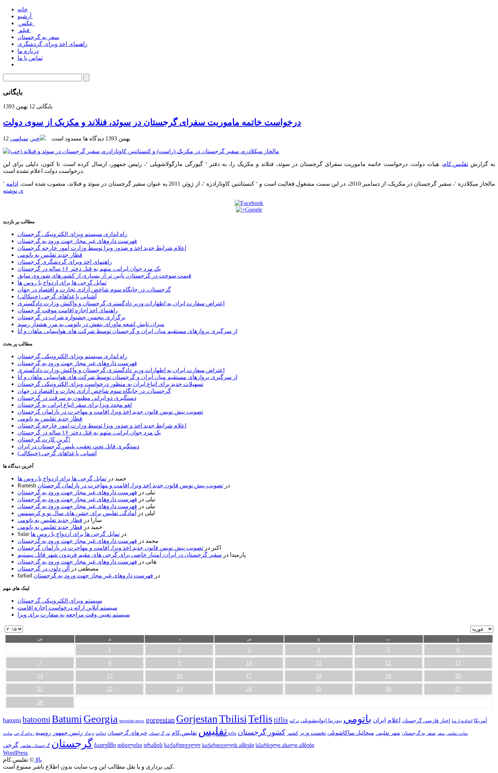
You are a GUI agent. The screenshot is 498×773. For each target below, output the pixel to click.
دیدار (89, 733)
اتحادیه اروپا (462, 721)
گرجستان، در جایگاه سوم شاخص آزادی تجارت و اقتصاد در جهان (94, 289)
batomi (12, 720)
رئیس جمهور (67, 733)
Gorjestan (197, 718)
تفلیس (212, 731)
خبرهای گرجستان (127, 733)
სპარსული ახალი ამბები (285, 745)
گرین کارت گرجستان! (43, 439)
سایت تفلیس (457, 733)
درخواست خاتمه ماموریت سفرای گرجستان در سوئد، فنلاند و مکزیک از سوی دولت (152, 122)
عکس (26, 23)
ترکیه (294, 721)
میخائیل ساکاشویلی (350, 733)
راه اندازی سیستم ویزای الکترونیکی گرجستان (72, 234)
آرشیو (25, 16)
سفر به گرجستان (38, 37)
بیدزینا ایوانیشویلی (321, 720)
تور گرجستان (159, 733)
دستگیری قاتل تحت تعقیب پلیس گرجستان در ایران (78, 446)
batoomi (36, 719)
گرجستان (72, 743)
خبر (35, 138)
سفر (441, 733)
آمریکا (480, 720)
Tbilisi (233, 718)
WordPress (15, 753)
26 (388, 689)
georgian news (131, 720)
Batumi (67, 718)
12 (388, 663)
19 (388, 676)
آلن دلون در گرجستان (43, 568)
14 (40, 676)
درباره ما (28, 51)
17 (249, 676)
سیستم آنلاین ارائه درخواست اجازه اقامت (67, 607)
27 (458, 689)
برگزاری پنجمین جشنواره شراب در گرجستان (71, 317)
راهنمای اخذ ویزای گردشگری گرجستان (64, 262)
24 (249, 689)
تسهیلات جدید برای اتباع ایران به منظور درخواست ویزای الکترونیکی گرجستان (110, 384)
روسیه (43, 733)
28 (40, 702)
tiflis (281, 720)
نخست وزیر (313, 733)
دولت (101, 733)
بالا (38, 760)
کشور (292, 733)
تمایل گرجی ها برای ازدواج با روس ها (61, 282)
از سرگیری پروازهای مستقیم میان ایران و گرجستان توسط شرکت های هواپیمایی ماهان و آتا (127, 331)
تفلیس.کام (455, 164)
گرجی (10, 745)
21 (40, 689)
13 (458, 663)
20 (458, 676)
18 (319, 676)
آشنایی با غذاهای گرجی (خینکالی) (57, 296)
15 (110, 676)
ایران (379, 720)
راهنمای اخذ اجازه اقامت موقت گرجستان (67, 310)
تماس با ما (30, 58)
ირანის (153, 745)
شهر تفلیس (388, 733)
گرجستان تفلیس (35, 745)
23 (179, 689)
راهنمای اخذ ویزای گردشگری (52, 44)
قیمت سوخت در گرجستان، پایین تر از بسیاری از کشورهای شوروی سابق (104, 276)
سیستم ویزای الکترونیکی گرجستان (59, 601)
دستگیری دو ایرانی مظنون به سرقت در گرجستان (76, 398)
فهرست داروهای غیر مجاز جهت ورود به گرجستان (77, 241)
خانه (22, 9)
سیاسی (19, 138)
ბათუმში (105, 745)
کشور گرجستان (261, 732)
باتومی (357, 718)
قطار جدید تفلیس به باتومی (49, 255)
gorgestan (160, 720)
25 (319, 689)
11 (319, 663)
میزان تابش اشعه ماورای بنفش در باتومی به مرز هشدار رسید (90, 324)
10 (249, 663)
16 (179, 676)
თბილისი (129, 745)
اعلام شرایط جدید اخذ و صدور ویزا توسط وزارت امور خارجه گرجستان (101, 248)
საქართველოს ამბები (228, 745)
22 (110, 689)
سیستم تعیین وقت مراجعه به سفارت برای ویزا (73, 614)
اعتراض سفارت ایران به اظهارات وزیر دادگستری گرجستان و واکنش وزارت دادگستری (121, 303)
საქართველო (182, 745)
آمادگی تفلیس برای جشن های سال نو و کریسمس (76, 513)
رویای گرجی (24, 733)
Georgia (100, 718)
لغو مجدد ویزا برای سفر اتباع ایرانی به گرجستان (74, 405)
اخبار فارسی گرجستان (426, 720)
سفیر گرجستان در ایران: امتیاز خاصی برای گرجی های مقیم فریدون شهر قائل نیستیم (119, 555)
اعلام (394, 720)
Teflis (260, 718)
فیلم (24, 30)
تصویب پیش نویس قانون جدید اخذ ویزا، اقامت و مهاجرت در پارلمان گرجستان (110, 412)
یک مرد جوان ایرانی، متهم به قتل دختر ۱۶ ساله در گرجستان (89, 269)
